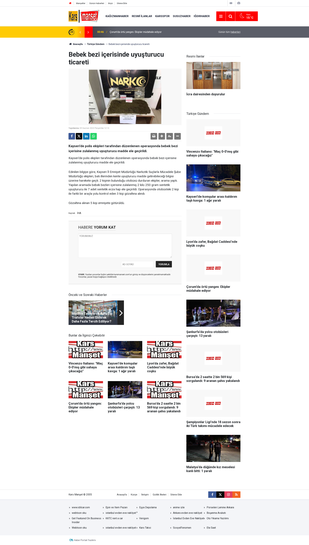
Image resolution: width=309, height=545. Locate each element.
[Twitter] (79, 136)
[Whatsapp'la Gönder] (93, 136)
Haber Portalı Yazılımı (85, 540)
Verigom (144, 518)
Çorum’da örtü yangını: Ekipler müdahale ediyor (136, 31)
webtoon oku (79, 512)
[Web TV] (231, 3)
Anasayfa (77, 44)
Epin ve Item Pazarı (116, 507)
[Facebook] (72, 136)
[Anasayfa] (70, 3)
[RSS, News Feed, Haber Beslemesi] (236, 494)
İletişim (145, 494)
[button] (162, 136)
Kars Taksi (145, 527)
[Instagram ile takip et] (228, 494)
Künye (134, 494)
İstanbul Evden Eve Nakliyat (188, 518)
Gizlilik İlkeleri (159, 494)
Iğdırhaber (202, 16)
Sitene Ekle (122, 3)
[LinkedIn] (86, 136)
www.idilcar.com (81, 507)
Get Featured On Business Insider (86, 520)
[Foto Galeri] (238, 3)
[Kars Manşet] (84, 16)
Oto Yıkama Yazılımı (218, 518)
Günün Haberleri (96, 3)
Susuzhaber (182, 16)
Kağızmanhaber (117, 16)
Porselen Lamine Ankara (220, 507)
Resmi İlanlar (142, 16)
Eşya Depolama (148, 507)
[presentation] (80, 32)
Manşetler (80, 3)
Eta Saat (211, 527)
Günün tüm (229, 31)
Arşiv (110, 3)
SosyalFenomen (182, 527)
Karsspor (162, 16)
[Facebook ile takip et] (212, 494)
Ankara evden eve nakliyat (187, 512)
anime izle (179, 507)
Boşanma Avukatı (216, 512)
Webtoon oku (79, 527)
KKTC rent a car (114, 518)
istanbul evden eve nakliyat (121, 512)
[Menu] (221, 16)
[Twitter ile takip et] (220, 494)
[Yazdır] (154, 136)
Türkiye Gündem (95, 44)
